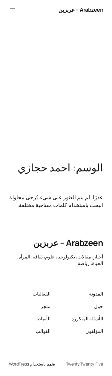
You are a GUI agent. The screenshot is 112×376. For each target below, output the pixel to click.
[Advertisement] (56, 97)
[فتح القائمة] (12, 9)
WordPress (19, 364)
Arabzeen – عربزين (81, 9)
